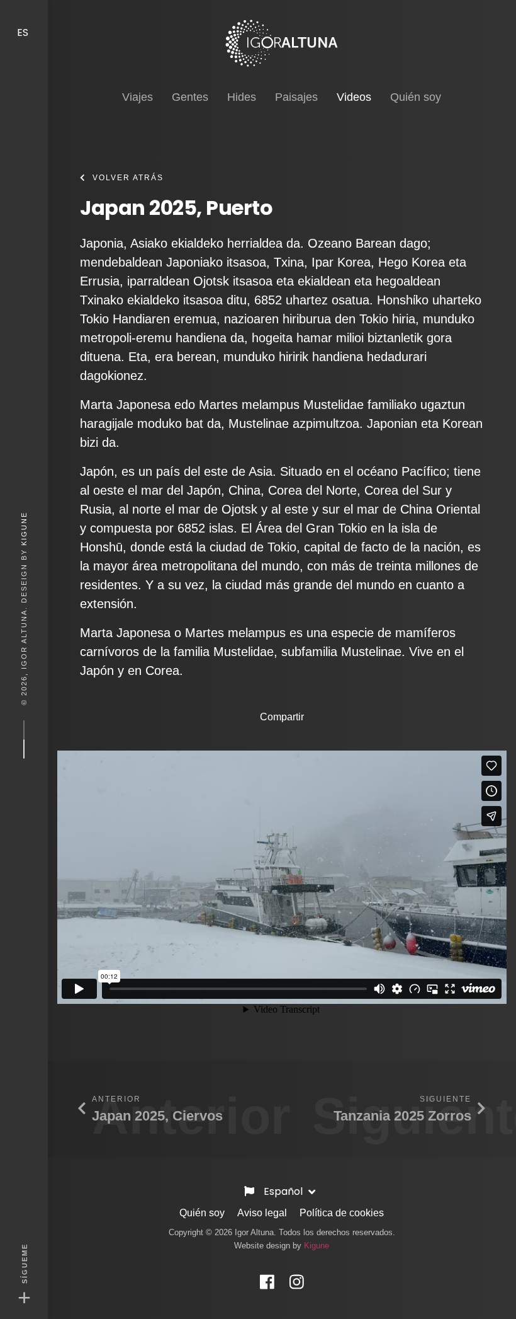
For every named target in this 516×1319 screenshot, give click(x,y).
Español (284, 1191)
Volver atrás (128, 177)
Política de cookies (342, 1212)
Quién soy (202, 1212)
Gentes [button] (190, 97)
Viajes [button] (137, 97)
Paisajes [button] (296, 97)
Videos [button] (354, 96)
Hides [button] (241, 97)
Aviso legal (262, 1212)
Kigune (24, 528)
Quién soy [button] (415, 97)
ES (24, 32)
